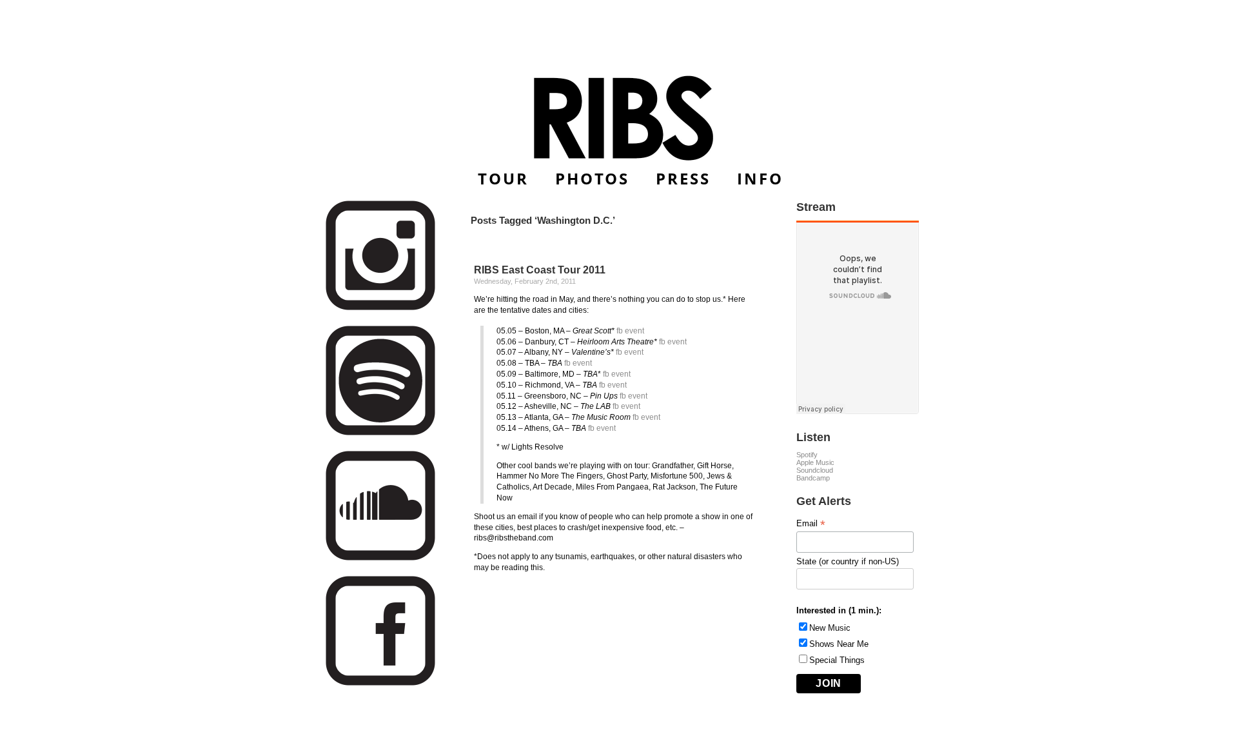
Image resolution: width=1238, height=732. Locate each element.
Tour (503, 178)
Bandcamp (813, 478)
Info (760, 178)
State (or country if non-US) (847, 561)
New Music (829, 628)
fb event (630, 330)
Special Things (837, 660)
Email (810, 523)
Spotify (807, 455)
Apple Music (815, 462)
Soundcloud (814, 470)
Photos (592, 178)
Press (683, 178)
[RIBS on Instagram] (380, 308)
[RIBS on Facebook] (380, 683)
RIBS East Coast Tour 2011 (539, 269)
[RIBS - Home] (619, 118)
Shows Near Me (839, 644)
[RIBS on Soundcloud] (380, 558)
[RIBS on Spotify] (380, 433)
